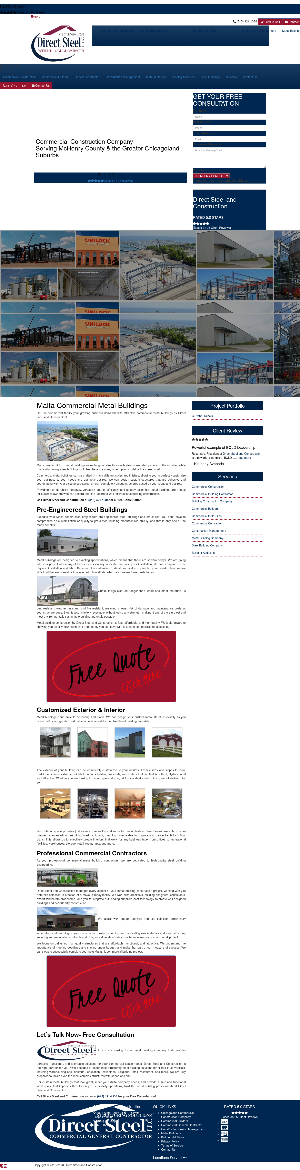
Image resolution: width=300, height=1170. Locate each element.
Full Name (201, 110)
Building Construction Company (212, 501)
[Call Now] (1, 1166)
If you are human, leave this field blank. (220, 180)
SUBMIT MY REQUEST (210, 176)
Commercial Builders (153, 31)
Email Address (204, 133)
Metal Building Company (207, 538)
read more (244, 458)
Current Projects (202, 416)
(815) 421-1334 (247, 21)
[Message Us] (5, 1166)
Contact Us (199, 41)
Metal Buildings (156, 77)
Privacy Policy (170, 1141)
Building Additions (112, 41)
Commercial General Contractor (181, 1125)
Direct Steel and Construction (242, 453)
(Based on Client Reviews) (212, 228)
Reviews (160, 41)
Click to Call (272, 22)
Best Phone (202, 122)
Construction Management (259, 31)
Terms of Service (172, 1145)
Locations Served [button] (168, 1157)
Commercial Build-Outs (207, 516)
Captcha (198, 170)
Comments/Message (208, 144)
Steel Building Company (207, 545)
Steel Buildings (139, 41)
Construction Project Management (183, 1129)
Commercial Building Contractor (212, 494)
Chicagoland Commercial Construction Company (177, 1115)
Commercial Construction (117, 31)
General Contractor (204, 31)
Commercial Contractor (207, 523)
